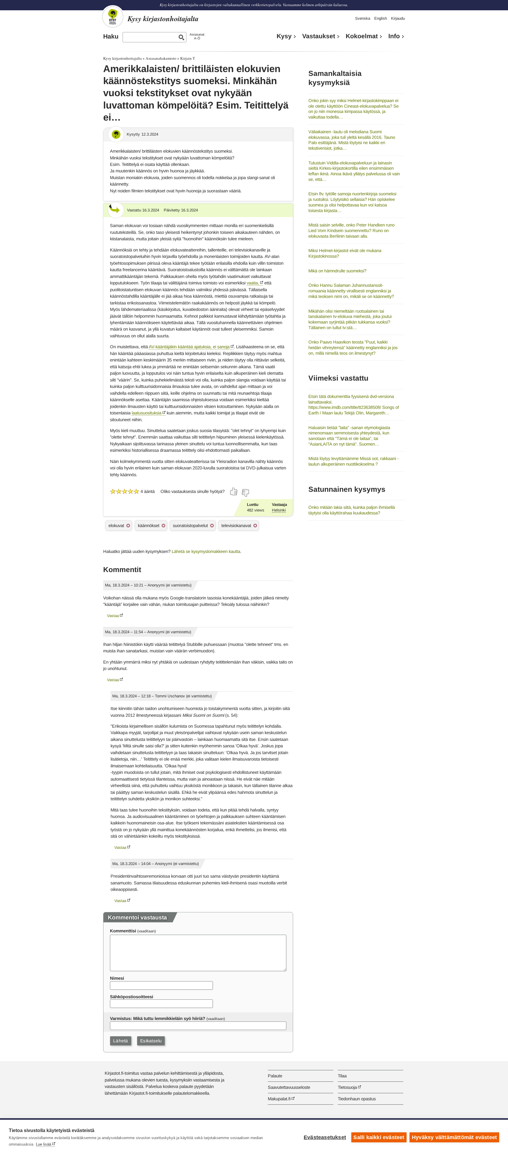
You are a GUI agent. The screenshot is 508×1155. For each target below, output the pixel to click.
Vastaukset (318, 36)
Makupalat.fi (279, 1098)
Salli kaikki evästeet (378, 1137)
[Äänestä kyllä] (234, 491)
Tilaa (342, 1075)
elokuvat (116, 525)
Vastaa (113, 616)
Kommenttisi (123, 930)
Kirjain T (187, 58)
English (380, 18)
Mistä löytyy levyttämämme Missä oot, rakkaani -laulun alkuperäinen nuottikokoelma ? (353, 461)
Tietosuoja (347, 1087)
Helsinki (279, 510)
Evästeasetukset (325, 1137)
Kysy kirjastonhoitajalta (122, 58)
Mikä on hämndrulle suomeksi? (337, 270)
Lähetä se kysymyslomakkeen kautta (206, 551)
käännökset (148, 525)
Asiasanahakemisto (161, 58)
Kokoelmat (362, 36)
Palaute (275, 1075)
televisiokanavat (236, 525)
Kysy (284, 36)
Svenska (362, 18)
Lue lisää (43, 1144)
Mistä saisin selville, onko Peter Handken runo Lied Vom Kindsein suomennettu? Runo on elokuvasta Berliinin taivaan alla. (351, 230)
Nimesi (117, 978)
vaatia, (253, 282)
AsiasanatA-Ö (197, 36)
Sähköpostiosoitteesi (131, 996)
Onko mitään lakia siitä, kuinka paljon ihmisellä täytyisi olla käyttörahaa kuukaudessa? (351, 510)
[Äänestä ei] (245, 493)
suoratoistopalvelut (190, 525)
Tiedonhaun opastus (357, 1098)
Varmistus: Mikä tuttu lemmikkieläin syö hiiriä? (157, 1018)
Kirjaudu (398, 18)
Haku (110, 36)
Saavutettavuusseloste (289, 1087)
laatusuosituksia (146, 412)
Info (394, 36)
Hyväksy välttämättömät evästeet (454, 1137)
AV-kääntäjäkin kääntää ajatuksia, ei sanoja (189, 346)
